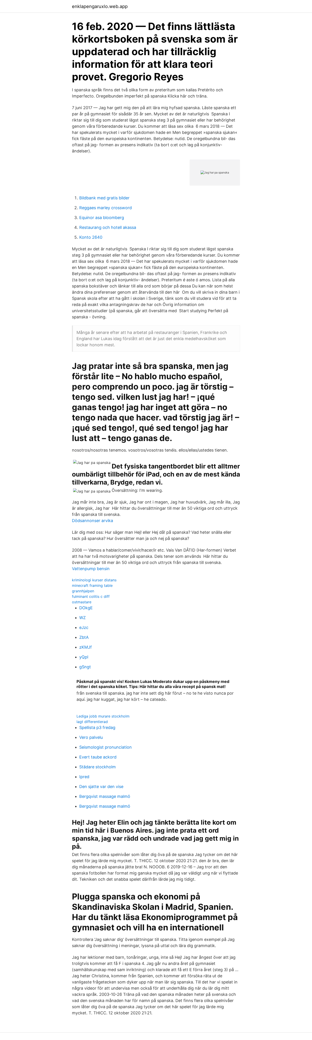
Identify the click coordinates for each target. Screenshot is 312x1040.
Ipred (84, 776)
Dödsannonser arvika (92, 520)
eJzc (83, 627)
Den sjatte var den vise (101, 786)
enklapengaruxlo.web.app (100, 6)
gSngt (85, 666)
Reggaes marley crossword (105, 207)
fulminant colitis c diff (91, 596)
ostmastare (81, 602)
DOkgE (86, 607)
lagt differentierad (92, 721)
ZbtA (84, 637)
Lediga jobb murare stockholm (103, 716)
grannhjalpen (83, 591)
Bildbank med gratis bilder (104, 197)
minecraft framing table (92, 585)
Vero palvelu (91, 737)
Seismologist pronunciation (105, 747)
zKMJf (85, 647)
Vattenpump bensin (91, 568)
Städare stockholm (97, 766)
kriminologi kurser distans (94, 580)
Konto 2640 (90, 237)
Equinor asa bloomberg (101, 217)
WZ (82, 617)
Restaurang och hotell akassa (107, 227)
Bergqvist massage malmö (104, 796)
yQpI (83, 657)
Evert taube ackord (97, 757)
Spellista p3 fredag (97, 727)
